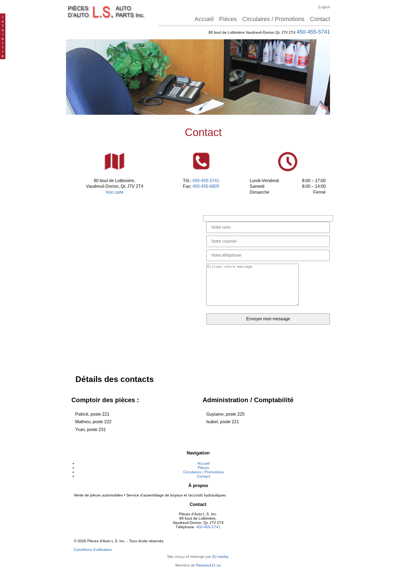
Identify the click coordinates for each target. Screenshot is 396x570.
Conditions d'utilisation (93, 549)
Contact (320, 19)
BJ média (220, 556)
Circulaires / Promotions (273, 19)
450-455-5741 (313, 32)
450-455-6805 (205, 186)
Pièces (228, 19)
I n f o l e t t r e (3, 36)
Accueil (204, 19)
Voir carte (115, 192)
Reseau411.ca (208, 565)
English (324, 7)
